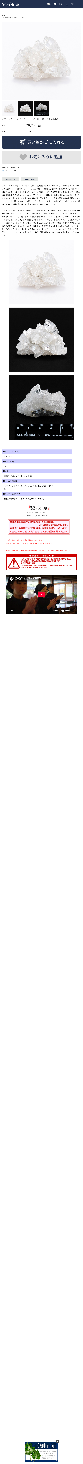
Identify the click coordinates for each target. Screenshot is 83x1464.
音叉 (29, 486)
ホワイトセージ (20, 486)
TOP (3, 16)
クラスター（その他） (19, 18)
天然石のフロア (7, 18)
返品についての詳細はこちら (10, 167)
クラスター (7, 486)
